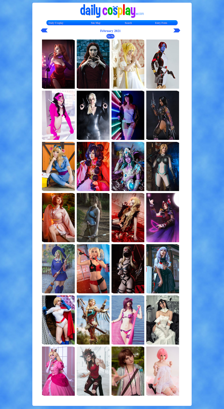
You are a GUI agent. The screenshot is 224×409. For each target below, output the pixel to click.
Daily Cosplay (56, 22)
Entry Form (161, 22)
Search (128, 22)
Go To (110, 36)
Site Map (95, 22)
